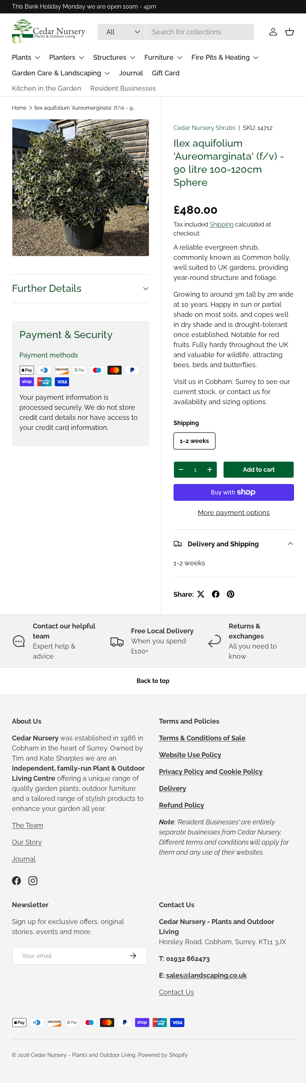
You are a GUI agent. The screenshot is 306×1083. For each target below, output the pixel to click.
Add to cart (259, 469)
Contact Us (176, 992)
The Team (27, 825)
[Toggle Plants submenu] (37, 57)
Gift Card (165, 73)
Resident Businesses (123, 88)
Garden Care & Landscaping (56, 73)
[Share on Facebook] (215, 594)
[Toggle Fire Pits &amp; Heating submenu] (255, 57)
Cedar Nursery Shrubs (204, 127)
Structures (110, 57)
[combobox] (175, 32)
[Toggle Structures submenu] (132, 57)
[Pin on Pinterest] (230, 594)
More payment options (234, 512)
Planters (62, 57)
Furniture (159, 57)
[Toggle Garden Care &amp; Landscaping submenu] (107, 73)
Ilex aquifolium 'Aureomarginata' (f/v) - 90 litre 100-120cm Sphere (84, 108)
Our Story (27, 842)
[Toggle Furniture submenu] (179, 57)
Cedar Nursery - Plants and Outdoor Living (83, 1055)
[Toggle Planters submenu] (81, 57)
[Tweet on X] (200, 594)
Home (19, 108)
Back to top (153, 680)
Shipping (222, 224)
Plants (21, 57)
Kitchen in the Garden (46, 88)
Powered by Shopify (163, 1055)
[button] (289, 32)
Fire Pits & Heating (220, 57)
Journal (131, 73)
